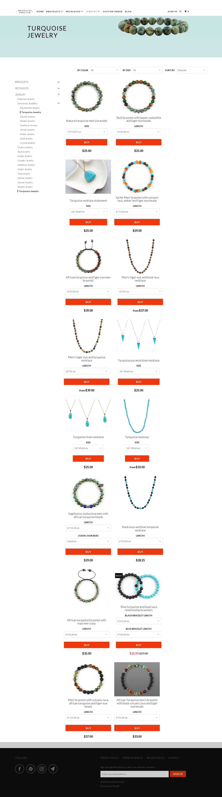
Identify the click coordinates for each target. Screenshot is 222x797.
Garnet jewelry (27, 116)
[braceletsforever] (24, 12)
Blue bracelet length (138, 629)
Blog (128, 11)
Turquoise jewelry (31, 112)
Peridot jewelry (27, 121)
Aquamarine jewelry (30, 107)
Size (86, 126)
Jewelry (92, 11)
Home (40, 11)
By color (82, 70)
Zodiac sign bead (88, 535)
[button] (59, 82)
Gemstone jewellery (28, 103)
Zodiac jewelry (25, 156)
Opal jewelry (26, 138)
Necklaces (73, 11)
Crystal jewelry (27, 142)
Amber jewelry (27, 134)
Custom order (113, 11)
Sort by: (170, 70)
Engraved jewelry (26, 99)
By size (127, 70)
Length (138, 126)
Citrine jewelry (27, 129)
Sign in (172, 11)
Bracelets (53, 11)
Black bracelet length (138, 615)
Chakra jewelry (25, 147)
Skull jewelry (24, 151)
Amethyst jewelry (29, 125)
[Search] (181, 11)
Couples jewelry (26, 160)
